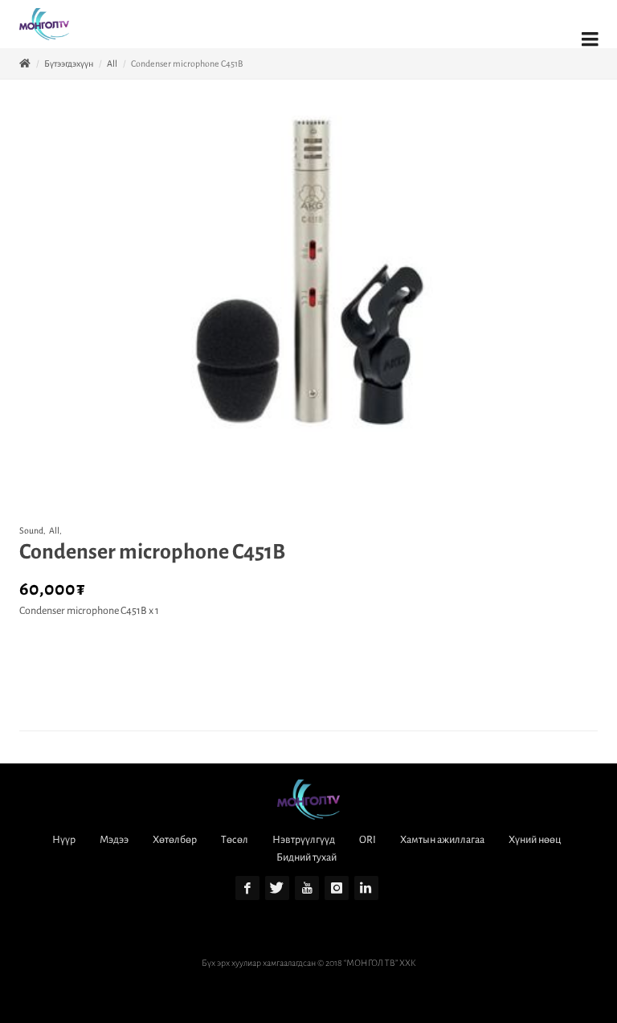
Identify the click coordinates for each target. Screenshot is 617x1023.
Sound (31, 530)
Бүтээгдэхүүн (68, 63)
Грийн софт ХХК (331, 980)
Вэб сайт (271, 980)
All (112, 63)
